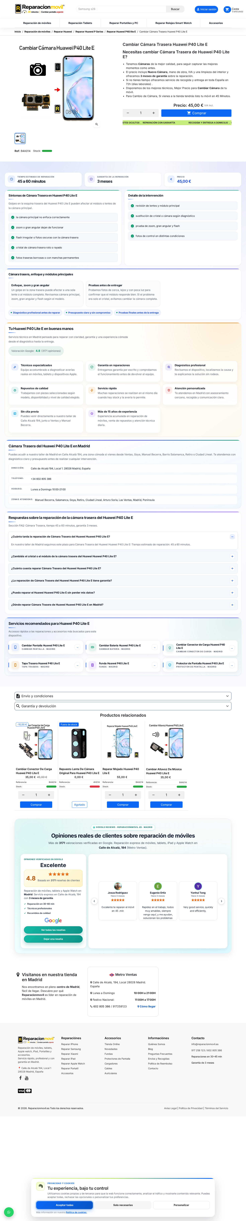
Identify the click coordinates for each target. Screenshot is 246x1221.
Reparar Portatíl (69, 1068)
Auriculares (111, 1073)
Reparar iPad (68, 1058)
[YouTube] (27, 1078)
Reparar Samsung (71, 1049)
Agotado (79, 804)
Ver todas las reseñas (53, 930)
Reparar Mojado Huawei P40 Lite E (121, 771)
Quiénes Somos (156, 1044)
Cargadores (111, 1063)
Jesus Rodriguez (158, 892)
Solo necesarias (123, 1205)
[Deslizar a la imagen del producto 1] (20, 138)
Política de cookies (76, 1212)
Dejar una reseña (53, 939)
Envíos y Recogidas (158, 1058)
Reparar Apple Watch (73, 1063)
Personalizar (181, 1205)
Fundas (109, 1053)
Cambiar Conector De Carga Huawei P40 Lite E (34, 771)
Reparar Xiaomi (69, 1053)
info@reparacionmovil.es (204, 1044)
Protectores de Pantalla (117, 1058)
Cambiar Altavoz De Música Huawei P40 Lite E (164, 771)
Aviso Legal (170, 1108)
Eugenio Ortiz (198, 892)
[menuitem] (37, 23)
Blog (150, 1049)
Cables (108, 1068)
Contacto (153, 1068)
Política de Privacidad (191, 1108)
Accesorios (67, 1073)
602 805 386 (101, 1006)
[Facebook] (20, 1078)
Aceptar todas (64, 1205)
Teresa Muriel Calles (117, 892)
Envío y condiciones (37, 696)
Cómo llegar (147, 1006)
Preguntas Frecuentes (160, 1053)
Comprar (196, 113)
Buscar (175, 9)
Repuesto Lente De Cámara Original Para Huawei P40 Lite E (79, 771)
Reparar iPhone (69, 1044)
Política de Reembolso (160, 1063)
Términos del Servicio (216, 1108)
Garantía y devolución (38, 706)
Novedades (111, 1049)
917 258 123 (198, 1050)
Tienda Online (112, 1044)
